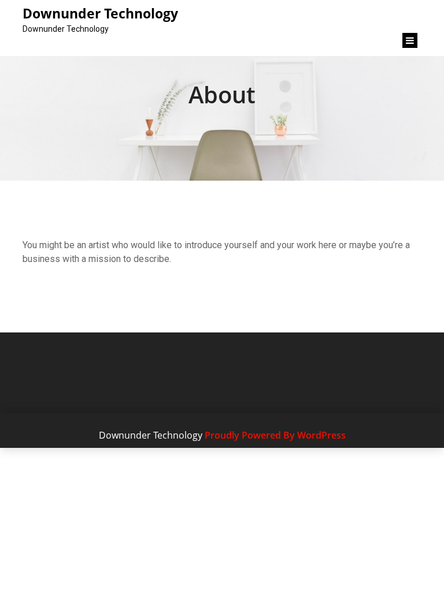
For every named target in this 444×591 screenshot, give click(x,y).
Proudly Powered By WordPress (275, 435)
